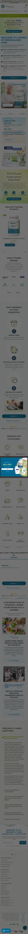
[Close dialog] (26, 458)
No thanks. (7, 471)
